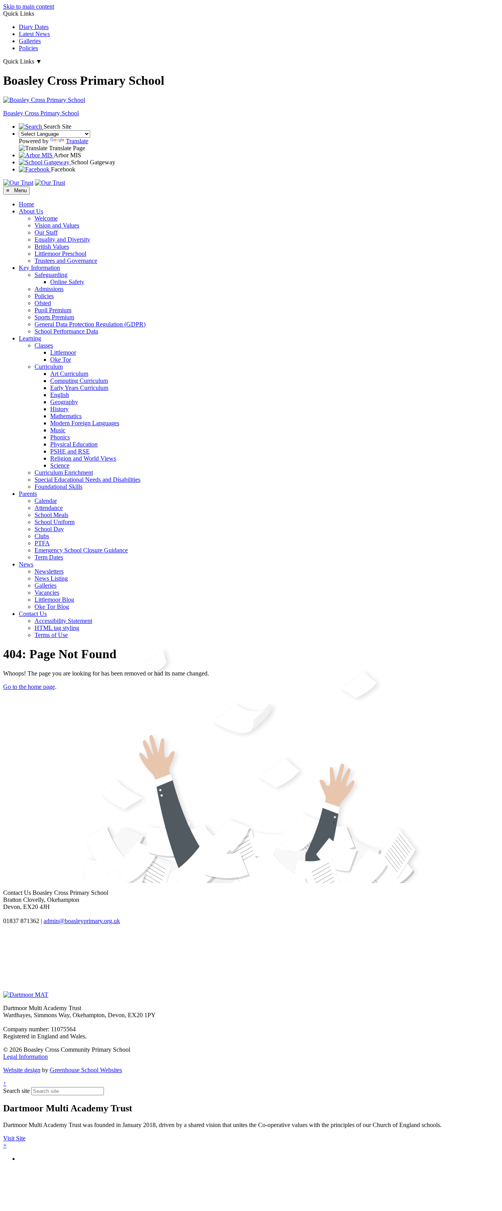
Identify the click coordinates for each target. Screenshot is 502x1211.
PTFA (42, 543)
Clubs (42, 536)
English (59, 395)
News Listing (51, 578)
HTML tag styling (57, 628)
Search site (16, 1090)
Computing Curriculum (79, 380)
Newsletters (49, 571)
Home (26, 204)
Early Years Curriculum (79, 387)
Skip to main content (28, 6)
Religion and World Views (83, 458)
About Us (31, 211)
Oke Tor (60, 359)
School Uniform (55, 522)
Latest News (34, 34)
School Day (49, 529)
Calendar (46, 500)
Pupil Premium (53, 310)
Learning (30, 338)
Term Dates (49, 557)
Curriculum (49, 366)
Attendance (49, 507)
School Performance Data (66, 331)
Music (57, 430)
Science (59, 465)
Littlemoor (63, 352)
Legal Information (25, 1056)
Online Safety (67, 282)
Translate (77, 141)
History (59, 409)
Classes (44, 345)
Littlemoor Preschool (60, 253)
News (26, 564)
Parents (28, 493)
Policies (28, 48)
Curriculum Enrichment (64, 472)
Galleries (30, 41)
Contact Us (33, 613)
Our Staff (46, 232)
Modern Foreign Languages (84, 423)
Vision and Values (57, 225)
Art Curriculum (69, 373)
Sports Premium (54, 317)
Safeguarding (51, 274)
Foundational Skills (58, 486)
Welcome (46, 218)
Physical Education (74, 444)
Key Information (39, 267)
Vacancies (47, 592)
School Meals (51, 515)
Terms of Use (51, 635)
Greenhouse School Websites (86, 1070)
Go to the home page (29, 686)
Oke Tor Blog (52, 606)
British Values (52, 246)
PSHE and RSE (70, 451)
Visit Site (14, 1138)
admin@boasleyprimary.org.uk (82, 921)
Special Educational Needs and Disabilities (87, 479)
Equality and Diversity (62, 239)
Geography (64, 402)
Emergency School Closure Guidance (81, 550)
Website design (21, 1070)
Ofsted (43, 303)
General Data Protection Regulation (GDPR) (90, 324)
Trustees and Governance (66, 260)
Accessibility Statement (63, 620)
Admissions (49, 289)
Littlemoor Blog (54, 599)
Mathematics (66, 416)
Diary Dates (34, 27)
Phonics (60, 437)
